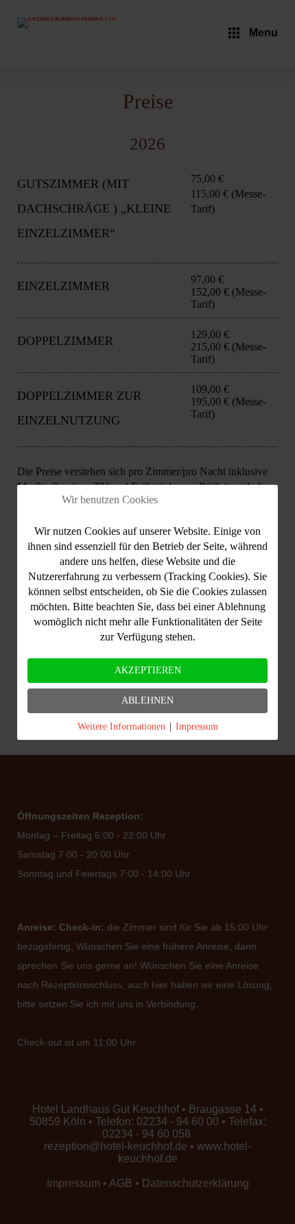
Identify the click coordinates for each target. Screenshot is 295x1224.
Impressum (197, 726)
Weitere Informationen (121, 726)
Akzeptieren (148, 670)
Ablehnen (147, 700)
